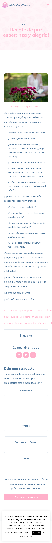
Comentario (26, 390)
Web (26, 458)
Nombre (26, 425)
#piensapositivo (27, 310)
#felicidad (42, 310)
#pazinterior (11, 310)
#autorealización (13, 323)
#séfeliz (28, 323)
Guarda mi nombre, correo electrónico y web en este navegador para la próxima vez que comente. (26, 484)
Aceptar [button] (36, 532)
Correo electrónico (26, 442)
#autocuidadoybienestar (17, 316)
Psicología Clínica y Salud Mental (26, 106)
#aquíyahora (40, 323)
